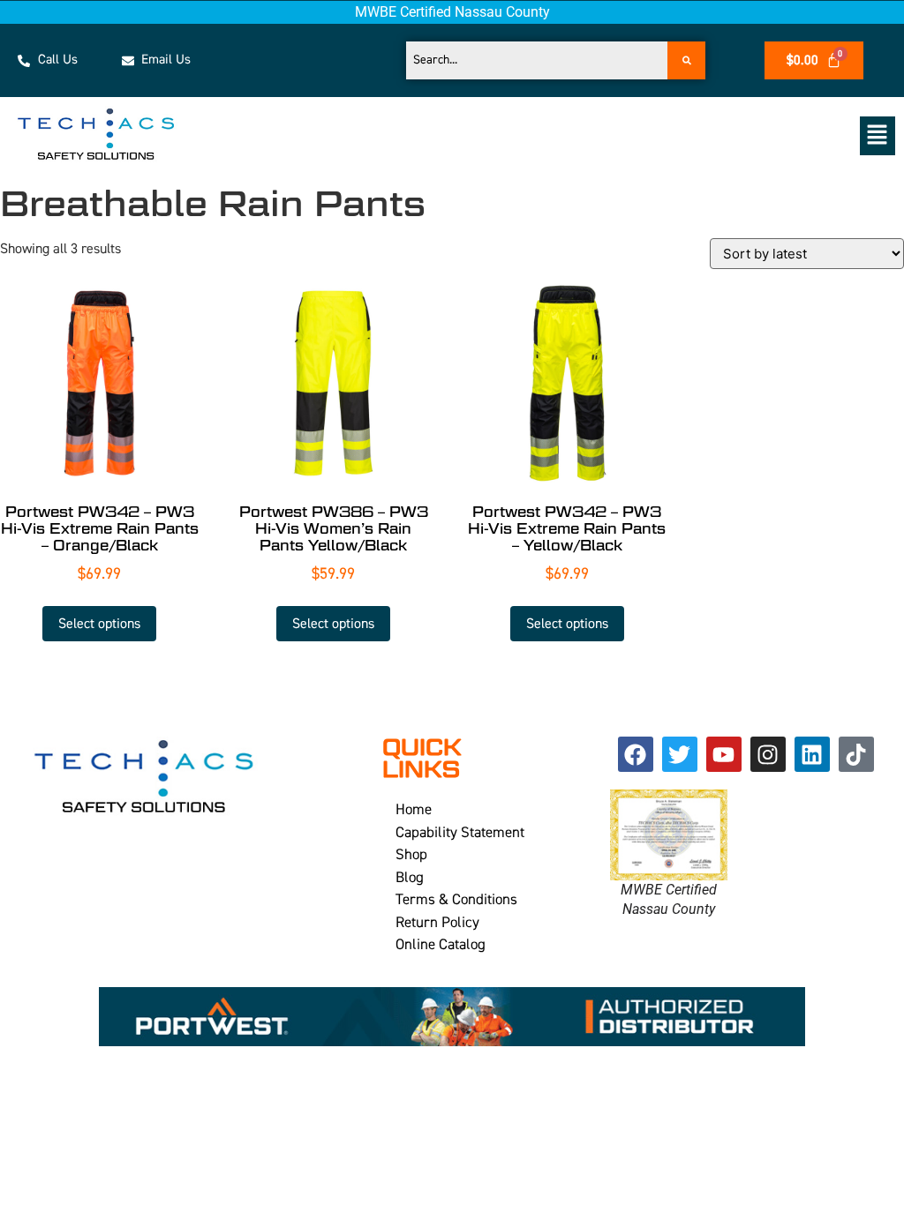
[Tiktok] (856, 754)
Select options (99, 623)
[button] (587, 135)
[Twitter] (679, 754)
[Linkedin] (812, 754)
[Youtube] (724, 754)
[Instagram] (768, 754)
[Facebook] (635, 754)
